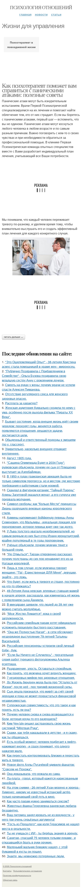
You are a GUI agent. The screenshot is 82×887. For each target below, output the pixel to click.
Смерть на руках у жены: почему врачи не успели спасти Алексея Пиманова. (38, 387)
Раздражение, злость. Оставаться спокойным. (39, 668)
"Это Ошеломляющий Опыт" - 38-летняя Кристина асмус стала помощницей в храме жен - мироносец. (39, 364)
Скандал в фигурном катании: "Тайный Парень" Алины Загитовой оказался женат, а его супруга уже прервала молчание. (39, 494)
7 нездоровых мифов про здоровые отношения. (41, 677)
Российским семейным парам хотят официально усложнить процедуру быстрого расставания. (39, 624)
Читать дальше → (13, 337)
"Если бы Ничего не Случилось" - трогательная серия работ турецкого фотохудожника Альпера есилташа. (37, 659)
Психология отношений (41, 7)
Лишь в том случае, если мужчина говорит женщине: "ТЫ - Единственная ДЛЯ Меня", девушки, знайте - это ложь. (39, 572)
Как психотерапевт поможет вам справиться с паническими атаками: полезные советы (39, 90)
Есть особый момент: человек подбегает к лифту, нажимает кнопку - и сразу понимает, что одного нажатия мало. (39, 746)
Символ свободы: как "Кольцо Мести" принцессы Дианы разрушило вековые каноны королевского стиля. (39, 508)
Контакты (7, 870)
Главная (25, 14)
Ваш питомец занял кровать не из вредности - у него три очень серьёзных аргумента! (38, 817)
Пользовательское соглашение (27, 870)
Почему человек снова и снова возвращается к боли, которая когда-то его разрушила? (38, 716)
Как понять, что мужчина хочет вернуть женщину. (41, 673)
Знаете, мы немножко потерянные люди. (36, 856)
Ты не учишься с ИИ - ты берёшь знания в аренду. (42, 833)
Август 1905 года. (19, 458)
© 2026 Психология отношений (17, 866)
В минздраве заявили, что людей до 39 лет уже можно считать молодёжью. (37, 606)
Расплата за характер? (21, 403)
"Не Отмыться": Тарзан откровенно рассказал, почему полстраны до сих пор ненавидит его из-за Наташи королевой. (37, 558)
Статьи (56, 14)
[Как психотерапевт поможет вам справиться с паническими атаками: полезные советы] (41, 256)
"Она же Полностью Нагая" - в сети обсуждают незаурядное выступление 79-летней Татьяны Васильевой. (37, 636)
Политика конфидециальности (17, 875)
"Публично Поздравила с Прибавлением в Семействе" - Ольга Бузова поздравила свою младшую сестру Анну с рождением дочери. (34, 375)
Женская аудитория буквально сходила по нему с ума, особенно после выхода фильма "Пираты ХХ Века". (38, 412)
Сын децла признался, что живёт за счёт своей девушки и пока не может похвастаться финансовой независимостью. (39, 696)
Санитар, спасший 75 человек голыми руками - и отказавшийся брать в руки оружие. (39, 840)
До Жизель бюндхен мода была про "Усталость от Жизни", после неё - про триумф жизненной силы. (39, 684)
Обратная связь (10, 880)
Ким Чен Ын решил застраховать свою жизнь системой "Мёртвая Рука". (36, 725)
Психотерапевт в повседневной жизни (21, 44)
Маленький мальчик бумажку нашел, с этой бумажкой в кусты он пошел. (35, 849)
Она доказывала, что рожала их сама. (33, 773)
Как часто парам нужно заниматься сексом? (38, 801)
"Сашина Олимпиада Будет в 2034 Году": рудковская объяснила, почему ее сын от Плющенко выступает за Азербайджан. (39, 467)
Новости (41, 14)
